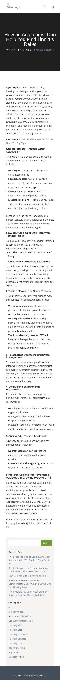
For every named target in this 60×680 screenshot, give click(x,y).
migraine (13, 652)
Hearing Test (15, 643)
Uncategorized (16, 656)
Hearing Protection (18, 634)
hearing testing (16, 647)
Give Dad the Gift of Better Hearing (27, 575)
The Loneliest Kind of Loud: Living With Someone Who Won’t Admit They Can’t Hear (29, 560)
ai (9, 607)
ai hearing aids (16, 611)
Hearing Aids (15, 625)
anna (12, 50)
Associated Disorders (19, 616)
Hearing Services (43, 50)
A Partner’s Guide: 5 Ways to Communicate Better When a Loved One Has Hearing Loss (29, 584)
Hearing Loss (15, 629)
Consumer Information (20, 620)
